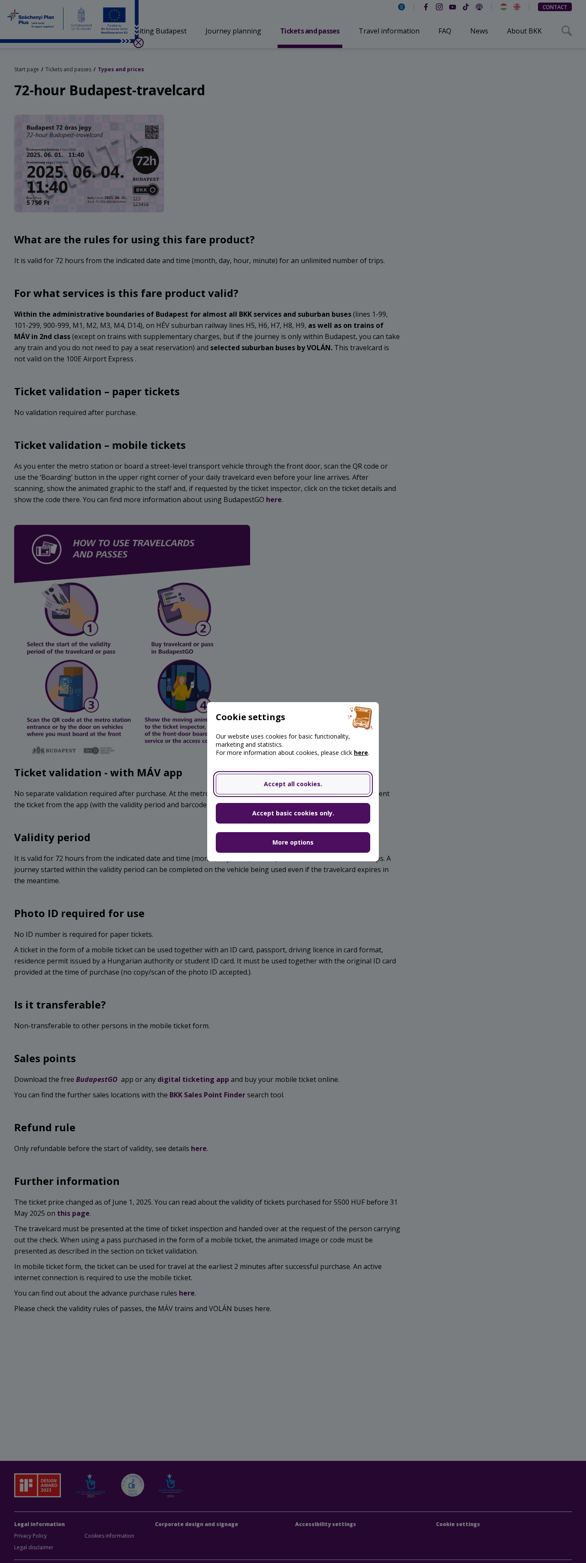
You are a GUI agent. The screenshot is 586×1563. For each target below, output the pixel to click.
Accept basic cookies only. (293, 813)
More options (293, 842)
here (361, 752)
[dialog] (293, 781)
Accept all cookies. (293, 784)
